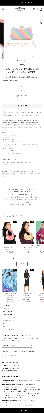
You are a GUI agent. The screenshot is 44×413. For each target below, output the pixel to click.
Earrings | (22, 389)
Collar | (19, 394)
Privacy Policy (7, 315)
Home (21, 65)
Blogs (4, 324)
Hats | (25, 394)
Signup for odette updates (16, 336)
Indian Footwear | (16, 387)
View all (22, 264)
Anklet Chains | (12, 391)
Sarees (4, 382)
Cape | (13, 394)
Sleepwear (6, 402)
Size (22, 86)
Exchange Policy (8, 318)
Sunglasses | (13, 396)
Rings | (4, 391)
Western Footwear (28, 387)
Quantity (22, 96)
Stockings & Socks (15, 398)
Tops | (27, 385)
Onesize (22, 90)
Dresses (32, 385)
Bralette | (21, 400)
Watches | (5, 398)
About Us (5, 308)
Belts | (4, 396)
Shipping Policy (8, 321)
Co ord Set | (20, 385)
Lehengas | (38, 380)
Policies (6, 305)
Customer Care (10, 362)
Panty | (27, 400)
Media (4, 327)
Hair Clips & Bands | (35, 394)
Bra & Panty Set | (36, 400)
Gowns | (18, 380)
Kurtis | (31, 380)
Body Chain (21, 391)
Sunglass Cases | (26, 396)
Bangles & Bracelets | (34, 389)
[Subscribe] (31, 345)
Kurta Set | (25, 380)
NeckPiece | (14, 389)
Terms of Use (7, 311)
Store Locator (8, 330)
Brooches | (38, 396)
